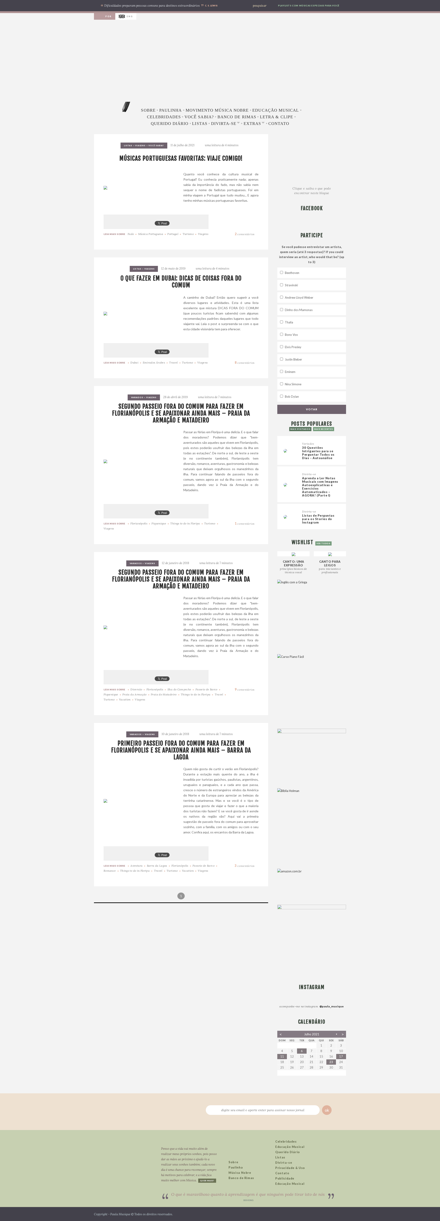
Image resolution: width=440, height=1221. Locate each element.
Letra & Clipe (276, 117)
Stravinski (291, 285)
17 (341, 1056)
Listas (199, 123)
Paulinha (170, 110)
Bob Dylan (292, 396)
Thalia (289, 322)
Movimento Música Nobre (217, 110)
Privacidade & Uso (290, 1168)
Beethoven (292, 273)
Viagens (140, 145)
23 (331, 1062)
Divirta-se (223, 123)
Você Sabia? (199, 117)
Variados (137, 397)
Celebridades (164, 117)
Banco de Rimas (236, 117)
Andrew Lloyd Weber (299, 297)
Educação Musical (275, 110)
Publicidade (284, 1178)
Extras (252, 123)
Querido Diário (169, 123)
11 (282, 1056)
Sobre (148, 110)
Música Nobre (239, 1172)
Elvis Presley (293, 347)
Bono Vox (291, 334)
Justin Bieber (293, 359)
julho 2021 (311, 1034)
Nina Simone (293, 384)
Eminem (290, 372)
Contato (278, 123)
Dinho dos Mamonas (299, 310)
